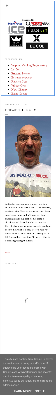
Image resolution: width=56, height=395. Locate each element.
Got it (40, 391)
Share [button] (7, 252)
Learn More (22, 391)
